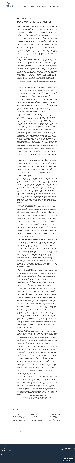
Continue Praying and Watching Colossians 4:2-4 (37, 414)
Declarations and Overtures (42, 11)
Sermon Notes (51, 11)
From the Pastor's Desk (21, 11)
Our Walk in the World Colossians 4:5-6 (17, 414)
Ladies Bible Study (31, 11)
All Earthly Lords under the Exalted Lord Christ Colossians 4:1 (55, 414)
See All (62, 409)
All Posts (13, 11)
